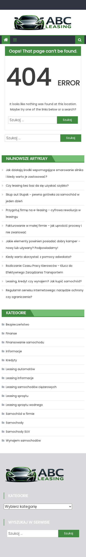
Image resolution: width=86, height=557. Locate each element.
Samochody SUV (18, 432)
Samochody (15, 423)
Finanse (11, 333)
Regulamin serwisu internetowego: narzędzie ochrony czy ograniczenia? (44, 293)
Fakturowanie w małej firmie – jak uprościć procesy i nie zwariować (44, 229)
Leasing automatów (20, 369)
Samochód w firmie (20, 414)
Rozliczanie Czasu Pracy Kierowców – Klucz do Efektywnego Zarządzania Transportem (39, 269)
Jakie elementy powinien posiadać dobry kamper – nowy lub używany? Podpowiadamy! (43, 244)
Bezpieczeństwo (17, 324)
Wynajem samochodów (23, 440)
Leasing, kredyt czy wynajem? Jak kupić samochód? (44, 281)
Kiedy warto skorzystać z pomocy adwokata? (38, 257)
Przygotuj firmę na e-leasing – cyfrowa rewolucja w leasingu (43, 213)
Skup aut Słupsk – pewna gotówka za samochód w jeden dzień (42, 197)
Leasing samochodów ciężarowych (31, 387)
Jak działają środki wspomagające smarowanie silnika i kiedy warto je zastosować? (44, 173)
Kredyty (11, 360)
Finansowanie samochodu (25, 342)
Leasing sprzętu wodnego (24, 405)
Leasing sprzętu (17, 396)
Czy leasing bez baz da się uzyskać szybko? (37, 186)
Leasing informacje (20, 378)
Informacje (14, 351)
